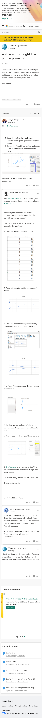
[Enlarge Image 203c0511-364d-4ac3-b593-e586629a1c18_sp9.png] (21, 163)
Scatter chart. (11, 661)
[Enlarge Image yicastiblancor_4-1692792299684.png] (23, 366)
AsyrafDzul (21, 673)
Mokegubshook (22, 682)
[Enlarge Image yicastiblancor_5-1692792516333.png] (23, 405)
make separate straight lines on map (20, 687)
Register (30, 26)
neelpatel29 (21, 656)
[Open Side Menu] (3, 26)
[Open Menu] (38, 32)
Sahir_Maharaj (13, 120)
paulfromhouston (21, 690)
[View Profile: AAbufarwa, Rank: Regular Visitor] (4, 47)
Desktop (6, 32)
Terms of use (33, 706)
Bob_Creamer (14, 509)
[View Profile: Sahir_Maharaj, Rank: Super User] (4, 121)
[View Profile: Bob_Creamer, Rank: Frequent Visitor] (6, 510)
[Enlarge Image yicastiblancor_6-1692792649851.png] (23, 448)
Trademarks (6, 710)
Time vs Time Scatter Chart (16, 670)
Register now (7, 18)
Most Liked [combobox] (34, 113)
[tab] (20, 637)
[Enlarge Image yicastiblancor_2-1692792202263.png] (23, 304)
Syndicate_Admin (23, 664)
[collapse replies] (21, 118)
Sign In (37, 26)
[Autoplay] (17, 637)
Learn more (28, 40)
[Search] (24, 26)
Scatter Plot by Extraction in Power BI (20, 679)
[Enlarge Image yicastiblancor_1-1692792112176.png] (20, 258)
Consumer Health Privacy (30, 713)
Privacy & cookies (21, 706)
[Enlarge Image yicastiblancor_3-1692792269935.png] (23, 339)
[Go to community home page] (14, 26)
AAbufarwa (12, 46)
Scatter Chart (11, 653)
